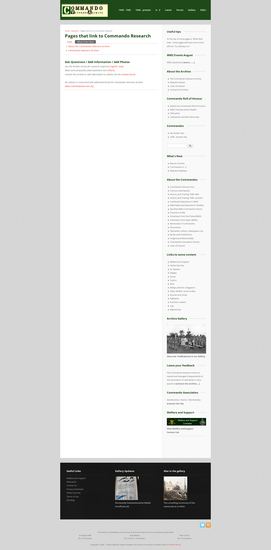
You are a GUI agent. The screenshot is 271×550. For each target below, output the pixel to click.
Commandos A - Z (178, 167)
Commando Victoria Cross (182, 186)
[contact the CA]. (175, 403)
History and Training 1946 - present (186, 197)
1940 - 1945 (125, 9)
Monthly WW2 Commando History (186, 209)
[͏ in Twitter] (202, 525)
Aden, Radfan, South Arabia (182, 291)
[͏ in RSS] (208, 525)
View (69, 41)
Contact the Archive (179, 89)
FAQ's (203, 9)
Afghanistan (175, 309)
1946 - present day (178, 136)
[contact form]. (128, 74)
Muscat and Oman (178, 295)
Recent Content (177, 163)
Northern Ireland (178, 302)
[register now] (116, 66)
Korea (172, 276)
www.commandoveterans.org (79, 86)
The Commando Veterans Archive (185, 78)
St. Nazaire (175, 269)
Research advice (177, 82)
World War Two (177, 133)
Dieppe (173, 272)
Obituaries (175, 113)
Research (75, 31)
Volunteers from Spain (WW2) (183, 220)
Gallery (192, 9)
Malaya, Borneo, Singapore (182, 287)
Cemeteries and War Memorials (184, 117)
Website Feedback (178, 170)
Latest (168, 9)
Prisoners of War (177, 212)
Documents (175, 227)
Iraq (172, 305)
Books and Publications (181, 234)
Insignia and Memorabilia (182, 238)
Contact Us (71, 485)
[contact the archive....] (188, 383)
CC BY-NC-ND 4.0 (173, 544)
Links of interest (177, 86)
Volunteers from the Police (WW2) (185, 216)
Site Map (70, 500)
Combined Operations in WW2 (184, 201)
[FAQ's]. (111, 70)
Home (67, 31)
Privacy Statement (75, 489)
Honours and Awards (180, 190)
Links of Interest (177, 245)
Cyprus (173, 280)
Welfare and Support (179, 261)
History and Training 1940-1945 (184, 194)
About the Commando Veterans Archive (89, 46)
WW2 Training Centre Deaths (183, 109)
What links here (86, 41)
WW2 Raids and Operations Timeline (187, 205)
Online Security (177, 265)
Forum (179, 9)
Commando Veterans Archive (83, 50)
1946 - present (143, 9)
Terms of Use (72, 496)
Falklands (174, 298)
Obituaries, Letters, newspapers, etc (186, 231)
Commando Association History (185, 242)
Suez (172, 283)
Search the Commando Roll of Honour (188, 106)
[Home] (85, 10)
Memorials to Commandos (182, 223)
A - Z (158, 9)
